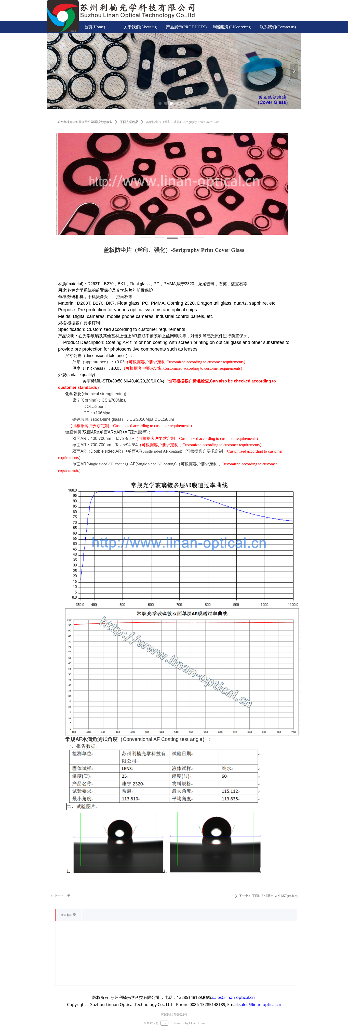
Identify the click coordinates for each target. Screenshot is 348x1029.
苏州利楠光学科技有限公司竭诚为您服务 (84, 122)
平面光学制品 (129, 122)
